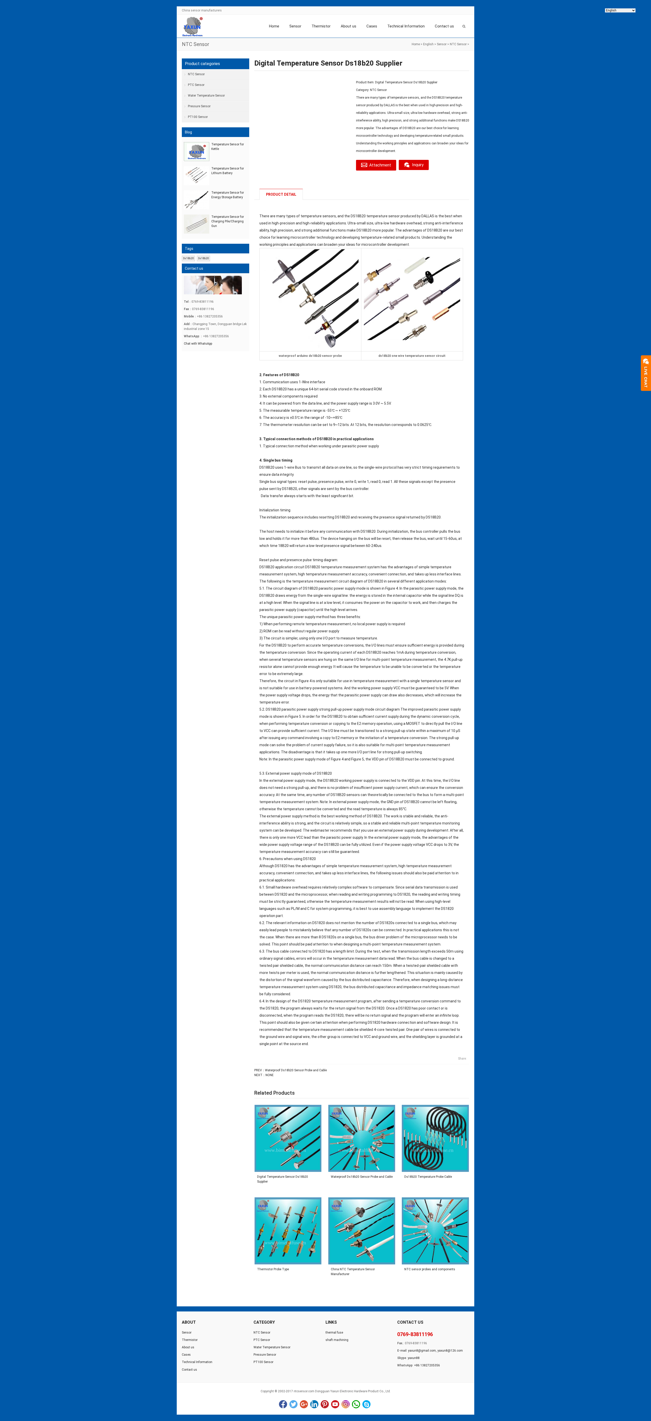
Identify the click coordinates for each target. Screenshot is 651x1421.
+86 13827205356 (427, 1365)
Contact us (444, 26)
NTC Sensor (458, 44)
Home (274, 26)
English (428, 44)
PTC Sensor (196, 85)
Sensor (295, 26)
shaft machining (337, 1340)
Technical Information (406, 26)
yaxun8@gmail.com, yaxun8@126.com (435, 1350)
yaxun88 (414, 1358)
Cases (371, 26)
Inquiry (418, 164)
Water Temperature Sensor (206, 95)
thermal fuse (334, 1332)
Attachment (380, 165)
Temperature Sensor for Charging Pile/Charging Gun (227, 221)
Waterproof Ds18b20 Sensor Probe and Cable (296, 1070)
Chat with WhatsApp (198, 343)
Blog (188, 132)
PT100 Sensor (198, 117)
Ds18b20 (188, 258)
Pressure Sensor (199, 106)
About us (348, 26)
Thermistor (321, 26)
